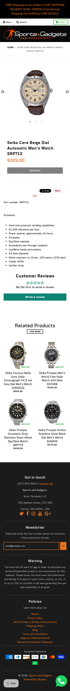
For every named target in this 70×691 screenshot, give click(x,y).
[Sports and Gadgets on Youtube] (40, 513)
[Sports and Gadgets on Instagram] (33, 513)
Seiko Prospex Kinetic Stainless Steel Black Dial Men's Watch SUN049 (52, 435)
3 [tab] (41, 122)
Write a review (35, 297)
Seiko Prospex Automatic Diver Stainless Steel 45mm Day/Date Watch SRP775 (18, 437)
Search (35, 614)
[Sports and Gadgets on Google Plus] (48, 513)
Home (10, 47)
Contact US (46, 483)
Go (63, 545)
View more (35, 331)
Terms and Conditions (35, 634)
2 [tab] (35, 122)
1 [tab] (30, 122)
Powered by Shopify (35, 679)
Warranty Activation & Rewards (35, 642)
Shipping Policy (35, 626)
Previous (2, 92)
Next (67, 92)
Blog (35, 630)
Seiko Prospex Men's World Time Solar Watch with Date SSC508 (52, 378)
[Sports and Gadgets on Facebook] (27, 513)
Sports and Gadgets (40, 675)
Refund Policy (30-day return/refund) (35, 622)
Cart (62, 22)
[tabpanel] (35, 92)
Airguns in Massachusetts (35, 638)
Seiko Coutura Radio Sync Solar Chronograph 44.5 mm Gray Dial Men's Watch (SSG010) (18, 380)
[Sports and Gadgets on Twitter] (21, 513)
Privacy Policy (35, 618)
